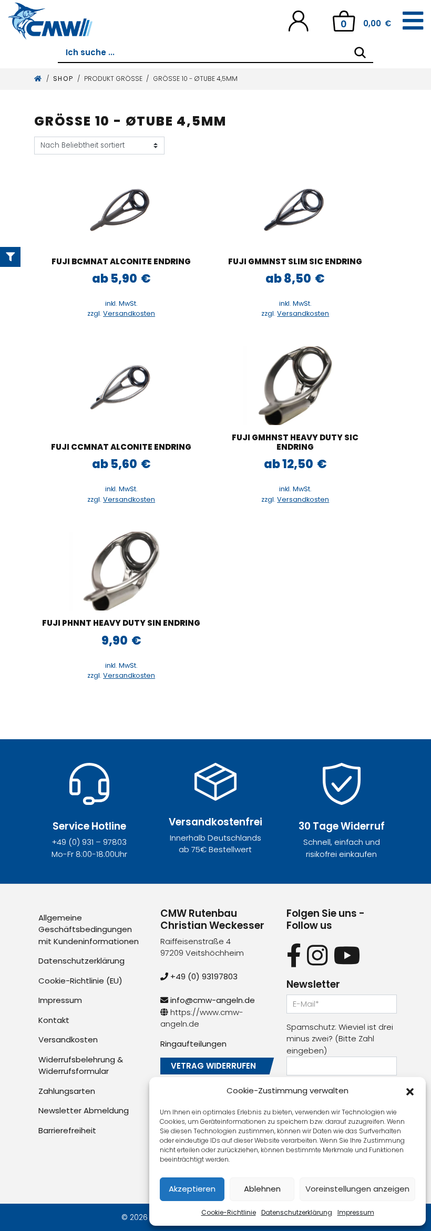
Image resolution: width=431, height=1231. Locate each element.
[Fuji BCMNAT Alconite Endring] (121, 209)
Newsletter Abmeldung (83, 1110)
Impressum (355, 1212)
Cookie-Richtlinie (228, 1212)
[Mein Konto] (298, 20)
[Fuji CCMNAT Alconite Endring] (121, 385)
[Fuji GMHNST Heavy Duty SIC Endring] (295, 385)
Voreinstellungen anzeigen (357, 1188)
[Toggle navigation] (413, 21)
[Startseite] (38, 78)
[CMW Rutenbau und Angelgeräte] (50, 21)
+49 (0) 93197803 (203, 976)
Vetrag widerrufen (213, 1065)
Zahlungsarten (66, 1090)
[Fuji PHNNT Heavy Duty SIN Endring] (121, 571)
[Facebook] (293, 955)
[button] (410, 1090)
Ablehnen (262, 1188)
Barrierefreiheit (67, 1130)
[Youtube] (347, 955)
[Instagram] (317, 955)
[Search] (360, 52)
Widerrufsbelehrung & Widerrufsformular (80, 1065)
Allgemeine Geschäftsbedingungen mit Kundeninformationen (88, 929)
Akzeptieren (192, 1188)
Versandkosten (129, 313)
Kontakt (53, 1020)
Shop (63, 78)
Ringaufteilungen (193, 1043)
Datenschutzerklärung (296, 1212)
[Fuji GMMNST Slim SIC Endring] (295, 209)
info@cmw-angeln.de (211, 1000)
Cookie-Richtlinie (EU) (80, 980)
